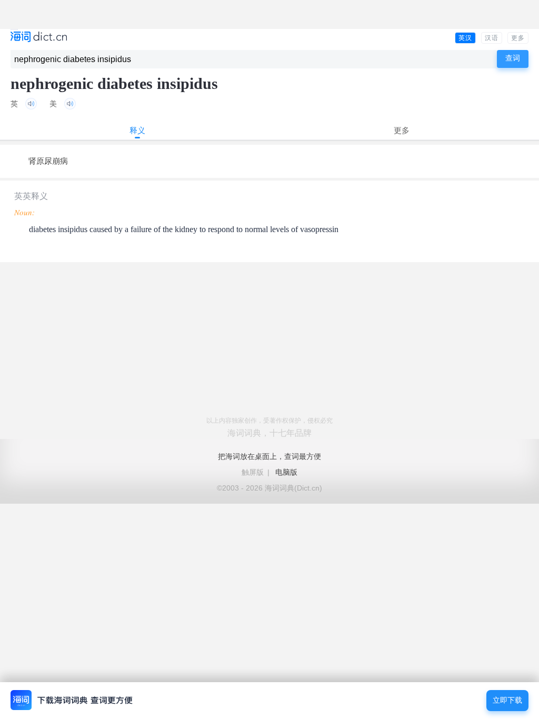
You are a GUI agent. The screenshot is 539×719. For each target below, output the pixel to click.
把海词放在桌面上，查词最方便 (269, 456)
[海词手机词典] (39, 38)
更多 (518, 38)
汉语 (491, 38)
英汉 (465, 38)
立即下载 (507, 700)
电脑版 (286, 472)
